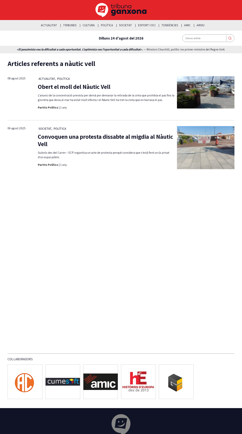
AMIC (187, 25)
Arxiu (200, 25)
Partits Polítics (48, 107)
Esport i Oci (146, 25)
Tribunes (70, 25)
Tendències (169, 25)
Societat (125, 25)
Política (107, 25)
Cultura (89, 25)
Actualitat (49, 25)
